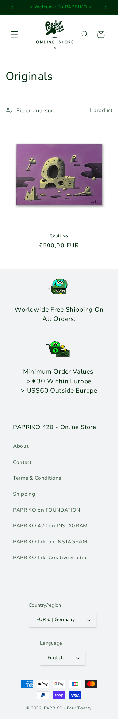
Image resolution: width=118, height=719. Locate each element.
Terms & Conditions (37, 477)
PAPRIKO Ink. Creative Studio (49, 557)
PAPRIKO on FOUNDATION (46, 509)
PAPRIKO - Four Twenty (68, 707)
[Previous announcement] (13, 7)
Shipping (24, 493)
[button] (14, 34)
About (20, 446)
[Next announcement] (105, 7)
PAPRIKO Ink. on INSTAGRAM (50, 541)
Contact (22, 462)
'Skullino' (59, 236)
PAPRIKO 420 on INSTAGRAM (50, 525)
